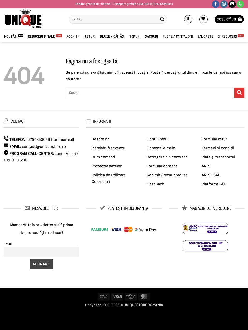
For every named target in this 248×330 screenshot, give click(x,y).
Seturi (90, 36)
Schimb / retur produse (167, 175)
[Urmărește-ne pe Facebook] (215, 4)
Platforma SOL (214, 184)
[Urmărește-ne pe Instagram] (224, 4)
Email (8, 244)
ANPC (206, 166)
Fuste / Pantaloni (178, 36)
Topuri (135, 36)
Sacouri (151, 36)
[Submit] (162, 19)
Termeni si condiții (218, 148)
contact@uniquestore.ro (44, 146)
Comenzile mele (161, 148)
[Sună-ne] (240, 4)
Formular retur (214, 139)
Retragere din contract (167, 157)
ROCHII (71, 36)
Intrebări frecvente (108, 148)
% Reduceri (227, 36)
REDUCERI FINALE (41, 36)
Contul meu (157, 139)
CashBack (155, 184)
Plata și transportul (218, 157)
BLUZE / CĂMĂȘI (112, 36)
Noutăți (10, 36)
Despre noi (101, 139)
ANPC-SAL (211, 175)
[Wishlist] (203, 19)
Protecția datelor (107, 166)
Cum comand (103, 157)
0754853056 (38, 139)
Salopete (205, 36)
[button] (188, 19)
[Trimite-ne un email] (232, 4)
